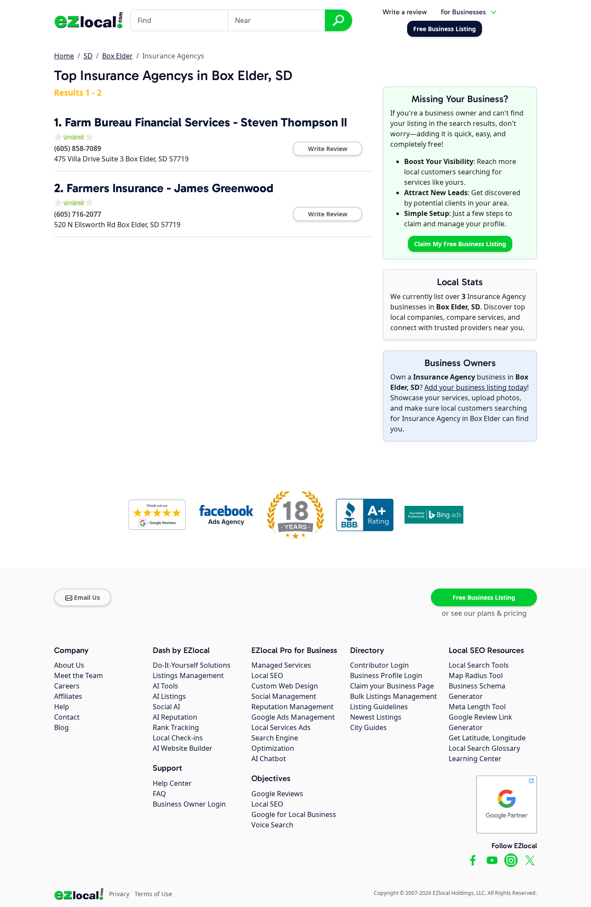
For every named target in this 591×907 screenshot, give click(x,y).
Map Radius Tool (476, 675)
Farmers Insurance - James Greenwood (170, 188)
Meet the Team (78, 675)
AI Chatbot (268, 758)
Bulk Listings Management (393, 696)
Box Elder (117, 56)
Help (61, 706)
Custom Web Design (284, 686)
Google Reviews (277, 793)
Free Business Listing (484, 597)
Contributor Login (379, 665)
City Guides (368, 727)
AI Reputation (175, 717)
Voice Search (272, 825)
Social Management (283, 696)
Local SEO (267, 675)
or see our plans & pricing (484, 613)
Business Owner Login (189, 804)
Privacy (119, 894)
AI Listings (169, 696)
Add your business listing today (475, 387)
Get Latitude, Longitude (487, 738)
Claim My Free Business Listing (460, 244)
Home (64, 56)
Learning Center (475, 758)
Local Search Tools (479, 665)
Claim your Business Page (392, 686)
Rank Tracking (176, 727)
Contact (67, 717)
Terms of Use (153, 894)
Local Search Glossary (484, 748)
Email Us (87, 597)
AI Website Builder (182, 748)
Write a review (404, 12)
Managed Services (281, 665)
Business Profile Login (386, 675)
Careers (67, 686)
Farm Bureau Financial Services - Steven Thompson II (206, 122)
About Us (69, 665)
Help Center (172, 783)
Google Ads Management (293, 717)
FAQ (159, 793)
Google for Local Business (293, 814)
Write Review (327, 149)
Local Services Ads (281, 727)
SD (88, 56)
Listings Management (188, 675)
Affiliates (68, 696)
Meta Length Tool (477, 706)
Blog (61, 727)
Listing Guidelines (379, 706)
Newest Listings (375, 717)
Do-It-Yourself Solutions (192, 665)
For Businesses (463, 12)
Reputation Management (292, 706)
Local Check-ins (178, 738)
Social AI (166, 706)
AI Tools (165, 686)
